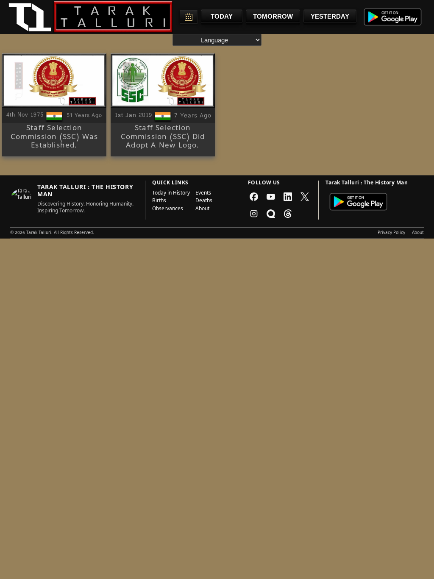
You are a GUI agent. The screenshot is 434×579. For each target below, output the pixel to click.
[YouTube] (271, 197)
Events (203, 194)
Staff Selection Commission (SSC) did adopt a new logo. (163, 137)
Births (159, 201)
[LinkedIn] (288, 197)
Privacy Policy (391, 233)
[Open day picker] (189, 17)
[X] (305, 197)
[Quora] (271, 214)
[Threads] (288, 214)
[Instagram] (254, 214)
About (202, 209)
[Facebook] (254, 197)
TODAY (222, 16)
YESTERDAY (330, 16)
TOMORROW (273, 16)
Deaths (203, 201)
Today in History (171, 194)
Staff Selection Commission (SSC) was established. (54, 137)
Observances (167, 209)
